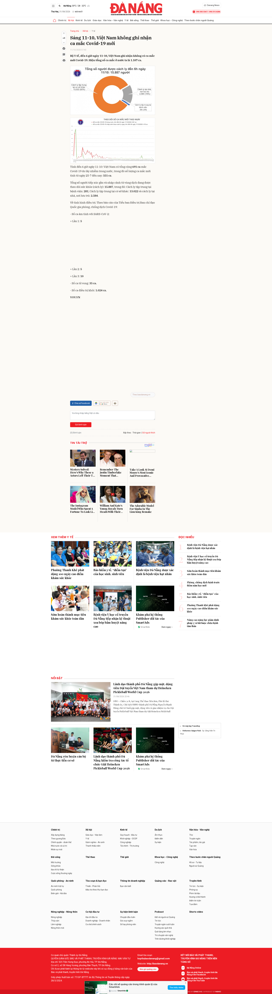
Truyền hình (195, 880)
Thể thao (144, 20)
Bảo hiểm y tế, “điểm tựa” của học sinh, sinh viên (110, 572)
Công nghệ (159, 862)
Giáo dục (97, 20)
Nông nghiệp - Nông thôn (64, 911)
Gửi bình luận (81, 424)
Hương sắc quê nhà (163, 928)
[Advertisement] (112, 246)
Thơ (191, 835)
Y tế (126, 20)
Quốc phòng (56, 890)
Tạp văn (192, 846)
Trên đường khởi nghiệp (165, 939)
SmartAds (122, 991)
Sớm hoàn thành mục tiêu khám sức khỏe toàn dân (68, 616)
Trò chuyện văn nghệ (164, 935)
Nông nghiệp (56, 917)
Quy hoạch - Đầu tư (128, 835)
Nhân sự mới (56, 849)
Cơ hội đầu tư (92, 911)
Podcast (159, 911)
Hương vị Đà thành (197, 897)
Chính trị (62, 20)
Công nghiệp (125, 842)
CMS (198, 992)
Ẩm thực (158, 835)
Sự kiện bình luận (129, 911)
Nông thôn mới (57, 928)
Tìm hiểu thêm (176, 987)
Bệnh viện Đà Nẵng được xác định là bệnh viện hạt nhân (155, 572)
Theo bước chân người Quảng (199, 20)
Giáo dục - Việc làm (94, 835)
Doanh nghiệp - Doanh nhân (98, 921)
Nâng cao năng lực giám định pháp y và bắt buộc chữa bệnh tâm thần (203, 623)
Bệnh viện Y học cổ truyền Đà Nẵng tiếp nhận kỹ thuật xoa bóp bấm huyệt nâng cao (112, 620)
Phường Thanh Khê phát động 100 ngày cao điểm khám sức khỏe (67, 574)
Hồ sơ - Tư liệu (195, 862)
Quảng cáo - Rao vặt (165, 880)
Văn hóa (193, 849)
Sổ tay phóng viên (128, 924)
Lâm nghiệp (56, 924)
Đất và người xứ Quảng (165, 917)
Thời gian (136, 433)
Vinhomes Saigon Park (191, 731)
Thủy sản (55, 921)
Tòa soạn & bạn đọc (96, 880)
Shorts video (196, 911)
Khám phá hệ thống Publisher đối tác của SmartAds (150, 618)
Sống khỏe (55, 866)
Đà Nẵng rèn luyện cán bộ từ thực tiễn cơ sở (68, 758)
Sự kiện (158, 842)
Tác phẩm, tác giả (197, 842)
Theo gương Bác (58, 838)
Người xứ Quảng (196, 866)
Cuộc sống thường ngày (61, 873)
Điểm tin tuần (195, 900)
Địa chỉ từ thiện (57, 869)
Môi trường (56, 862)
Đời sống (134, 20)
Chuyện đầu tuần (127, 917)
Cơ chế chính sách (93, 924)
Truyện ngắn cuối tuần (164, 924)
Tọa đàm (193, 904)
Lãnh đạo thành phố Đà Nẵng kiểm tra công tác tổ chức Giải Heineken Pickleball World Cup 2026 (112, 762)
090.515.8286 (214, 12)
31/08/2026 (60, 11)
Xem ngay (166, 627)
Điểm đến (159, 838)
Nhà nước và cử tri (59, 846)
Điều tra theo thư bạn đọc (97, 890)
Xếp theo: (127, 433)
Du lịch (87, 20)
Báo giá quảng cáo (148, 969)
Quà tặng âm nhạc (163, 931)
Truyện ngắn (194, 838)
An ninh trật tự (57, 886)
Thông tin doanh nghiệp (132, 880)
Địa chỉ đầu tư (92, 917)
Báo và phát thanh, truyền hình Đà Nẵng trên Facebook (202, 973)
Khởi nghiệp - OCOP (128, 838)
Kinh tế (79, 20)
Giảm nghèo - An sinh (95, 842)
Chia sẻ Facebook (82, 403)
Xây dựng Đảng (58, 835)
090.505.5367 (201, 12)
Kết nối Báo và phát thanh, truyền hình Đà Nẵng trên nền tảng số (199, 958)
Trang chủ (74, 31)
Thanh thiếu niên (93, 846)
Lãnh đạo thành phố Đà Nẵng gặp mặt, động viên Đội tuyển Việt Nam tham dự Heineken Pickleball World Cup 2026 (143, 688)
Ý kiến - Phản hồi (93, 886)
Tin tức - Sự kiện (196, 886)
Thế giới (155, 20)
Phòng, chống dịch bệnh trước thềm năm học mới (203, 584)
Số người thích (148, 433)
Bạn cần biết (125, 886)
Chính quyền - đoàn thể (61, 842)
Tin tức (158, 921)
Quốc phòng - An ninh (62, 880)
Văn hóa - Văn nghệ (113, 20)
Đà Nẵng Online (194, 968)
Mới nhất (79, 12)
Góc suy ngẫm (126, 921)
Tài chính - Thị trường (129, 846)
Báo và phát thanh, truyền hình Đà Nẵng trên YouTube (202, 979)
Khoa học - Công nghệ (172, 20)
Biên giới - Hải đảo (59, 893)
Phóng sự (193, 890)
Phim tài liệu (194, 893)
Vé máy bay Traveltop (191, 726)
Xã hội (71, 20)
